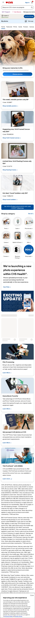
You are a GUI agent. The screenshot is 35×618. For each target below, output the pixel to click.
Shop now (20, 208)
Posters (25, 27)
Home (3, 27)
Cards (20, 27)
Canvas (31, 27)
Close (32, 595)
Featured (9, 27)
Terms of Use (18, 616)
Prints (15, 27)
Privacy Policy (9, 616)
